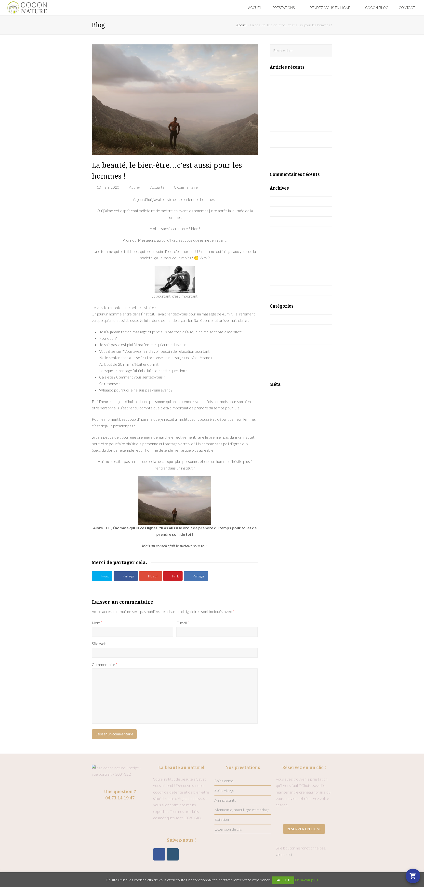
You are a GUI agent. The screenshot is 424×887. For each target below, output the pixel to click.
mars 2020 (284, 270)
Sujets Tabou (285, 368)
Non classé (284, 339)
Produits (282, 349)
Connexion (278, 395)
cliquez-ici (284, 854)
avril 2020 (283, 260)
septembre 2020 (289, 250)
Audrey (135, 187)
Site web (99, 643)
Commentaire (104, 664)
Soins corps (224, 780)
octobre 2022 (286, 231)
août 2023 (283, 201)
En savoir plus (306, 880)
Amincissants (225, 800)
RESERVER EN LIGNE (304, 829)
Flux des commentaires (289, 408)
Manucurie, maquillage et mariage (242, 809)
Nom (97, 622)
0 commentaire (186, 187)
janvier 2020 (285, 290)
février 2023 (285, 211)
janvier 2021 (285, 240)
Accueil (241, 25)
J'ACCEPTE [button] (283, 880)
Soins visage (224, 790)
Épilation (221, 819)
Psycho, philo (286, 358)
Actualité (157, 187)
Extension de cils (228, 829)
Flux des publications (287, 402)
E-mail (182, 622)
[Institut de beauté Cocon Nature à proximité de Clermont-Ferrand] (27, 7)
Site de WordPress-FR (289, 415)
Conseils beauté (288, 329)
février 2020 (285, 280)
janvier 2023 (285, 221)
